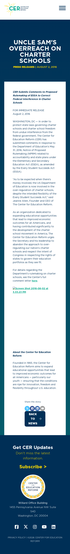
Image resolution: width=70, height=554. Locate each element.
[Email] (42, 408)
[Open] (62, 8)
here (34, 280)
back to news (32, 419)
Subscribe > (33, 466)
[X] (27, 408)
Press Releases (23, 67)
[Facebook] (32, 408)
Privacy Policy (17, 537)
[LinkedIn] (37, 408)
